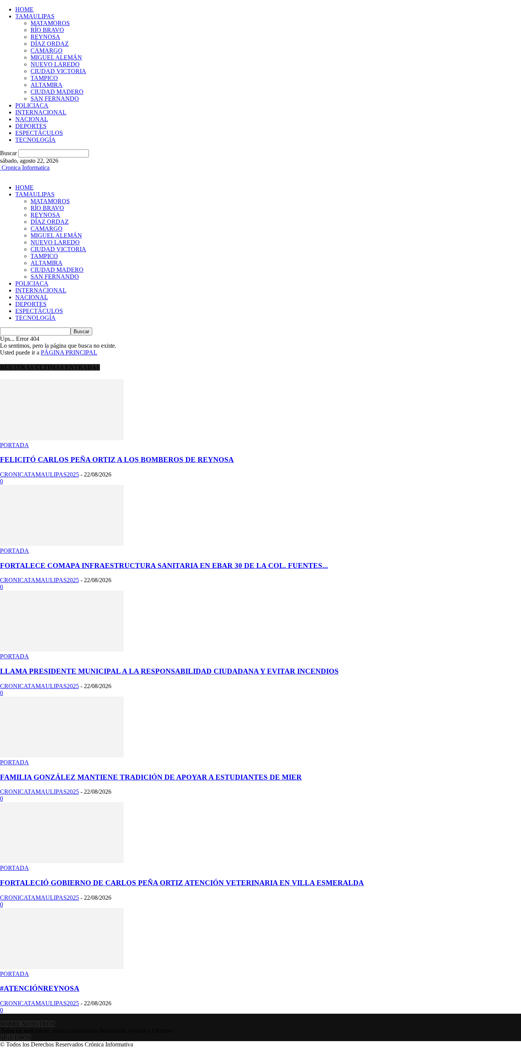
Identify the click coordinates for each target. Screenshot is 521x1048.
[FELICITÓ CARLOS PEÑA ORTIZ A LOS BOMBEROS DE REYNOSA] (62, 438)
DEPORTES (31, 126)
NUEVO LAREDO (55, 64)
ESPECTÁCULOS (39, 133)
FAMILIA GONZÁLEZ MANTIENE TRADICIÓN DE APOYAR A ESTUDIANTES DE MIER (151, 777)
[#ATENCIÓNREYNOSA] (62, 967)
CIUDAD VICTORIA (58, 71)
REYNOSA (45, 37)
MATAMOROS (50, 23)
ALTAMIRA (47, 85)
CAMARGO (47, 50)
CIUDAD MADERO (57, 91)
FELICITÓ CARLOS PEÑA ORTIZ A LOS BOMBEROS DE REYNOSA (117, 460)
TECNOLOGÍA (35, 139)
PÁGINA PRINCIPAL (69, 352)
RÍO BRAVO (47, 30)
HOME (24, 9)
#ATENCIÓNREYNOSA (39, 988)
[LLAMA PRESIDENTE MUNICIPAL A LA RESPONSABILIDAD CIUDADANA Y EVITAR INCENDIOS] (62, 649)
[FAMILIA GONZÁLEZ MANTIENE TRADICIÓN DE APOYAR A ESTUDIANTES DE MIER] (62, 755)
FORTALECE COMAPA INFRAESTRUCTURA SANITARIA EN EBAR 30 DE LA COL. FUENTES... (164, 566)
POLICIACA (31, 105)
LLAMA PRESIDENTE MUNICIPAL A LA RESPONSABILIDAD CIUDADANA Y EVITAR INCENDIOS (169, 671)
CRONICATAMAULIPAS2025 (39, 474)
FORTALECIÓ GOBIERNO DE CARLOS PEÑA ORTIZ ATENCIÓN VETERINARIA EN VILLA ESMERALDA (182, 883)
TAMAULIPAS (35, 16)
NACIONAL (31, 119)
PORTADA (14, 445)
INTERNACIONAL (40, 112)
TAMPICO (44, 78)
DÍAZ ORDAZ (50, 43)
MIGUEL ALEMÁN (56, 57)
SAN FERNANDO (55, 98)
